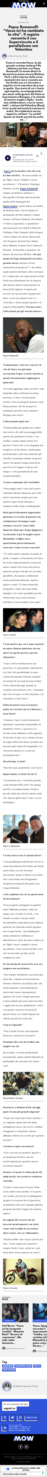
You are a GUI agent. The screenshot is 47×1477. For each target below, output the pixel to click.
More (5, 1299)
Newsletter (32, 1417)
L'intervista (8, 1321)
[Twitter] (13, 1417)
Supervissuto (10, 206)
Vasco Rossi (9, 1370)
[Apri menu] (44, 4)
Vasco (7, 171)
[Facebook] (5, 1417)
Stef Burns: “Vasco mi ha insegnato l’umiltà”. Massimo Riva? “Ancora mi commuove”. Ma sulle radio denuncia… (13, 1334)
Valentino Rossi (23, 1366)
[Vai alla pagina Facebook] (20, 1446)
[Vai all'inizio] (23, 1438)
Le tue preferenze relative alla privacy (26, 1469)
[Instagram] (20, 1417)
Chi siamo (20, 1462)
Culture (23, 18)
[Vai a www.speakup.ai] (41, 153)
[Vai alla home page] (23, 5)
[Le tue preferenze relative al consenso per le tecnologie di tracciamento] (42, 1472)
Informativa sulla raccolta (15, 1474)
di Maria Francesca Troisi (17, 56)
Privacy (28, 1462)
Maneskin (8, 1366)
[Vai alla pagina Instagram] (26, 1446)
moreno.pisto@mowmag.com (19, 1430)
